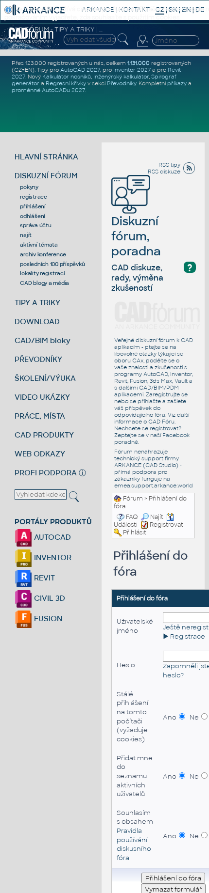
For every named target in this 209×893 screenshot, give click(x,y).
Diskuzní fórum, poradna (136, 236)
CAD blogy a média (44, 283)
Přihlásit (134, 532)
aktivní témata (39, 244)
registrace (33, 196)
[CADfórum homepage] (31, 35)
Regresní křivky (66, 83)
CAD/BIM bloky (42, 340)
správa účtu (35, 225)
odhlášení (32, 216)
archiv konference (43, 254)
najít (26, 235)
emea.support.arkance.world (153, 485)
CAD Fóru (161, 421)
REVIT (43, 577)
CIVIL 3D (48, 598)
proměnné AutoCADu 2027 (48, 90)
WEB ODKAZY (40, 453)
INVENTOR (51, 557)
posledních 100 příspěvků (52, 264)
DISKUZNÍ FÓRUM (46, 175)
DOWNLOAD (37, 321)
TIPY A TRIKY (37, 302)
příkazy (177, 83)
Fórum (133, 498)
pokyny (29, 187)
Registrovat (166, 525)
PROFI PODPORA (46, 472)
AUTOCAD (51, 537)
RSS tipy (169, 164)
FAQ (132, 517)
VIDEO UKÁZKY (42, 397)
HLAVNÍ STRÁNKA (46, 156)
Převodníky (121, 83)
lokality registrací (42, 273)
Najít (156, 517)
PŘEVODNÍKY (38, 359)
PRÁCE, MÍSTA (40, 416)
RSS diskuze (164, 171)
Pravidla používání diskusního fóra (134, 844)
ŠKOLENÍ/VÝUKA (45, 378)
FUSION (47, 618)
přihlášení (33, 206)
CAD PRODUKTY (44, 434)
